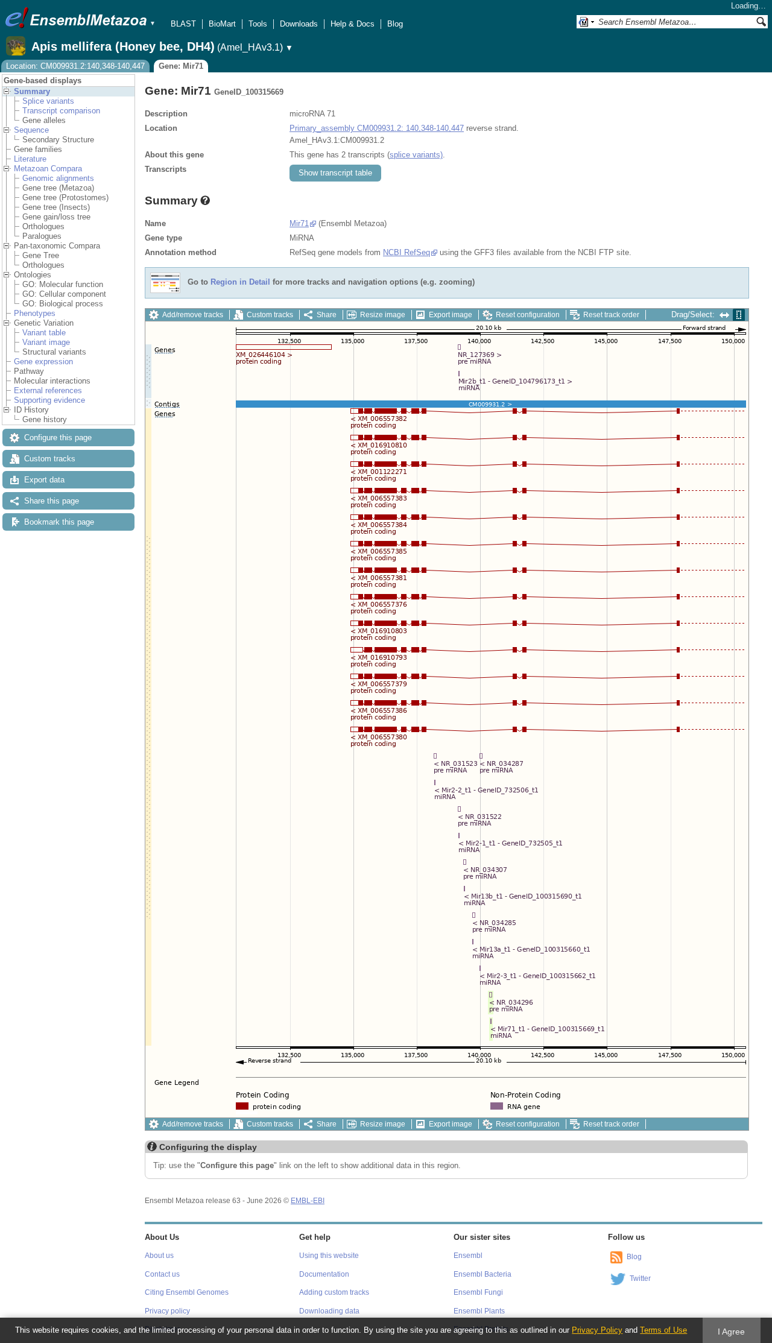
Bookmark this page (59, 521)
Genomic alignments (58, 178)
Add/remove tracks (192, 315)
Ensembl (468, 1255)
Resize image (382, 315)
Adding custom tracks (334, 1292)
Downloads (299, 23)
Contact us (162, 1274)
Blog (395, 23)
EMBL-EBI (307, 1200)
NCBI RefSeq (406, 252)
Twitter (640, 1278)
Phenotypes (34, 313)
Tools (257, 23)
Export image (450, 315)
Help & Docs (353, 23)
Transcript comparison (61, 110)
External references (48, 390)
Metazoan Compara (48, 168)
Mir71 (299, 223)
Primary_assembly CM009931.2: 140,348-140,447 (377, 128)
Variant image (46, 342)
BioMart (222, 23)
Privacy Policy (597, 1330)
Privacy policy (167, 1311)
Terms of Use (663, 1330)
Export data (44, 479)
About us (159, 1255)
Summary (32, 91)
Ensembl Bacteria (482, 1274)
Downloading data (329, 1311)
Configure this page (58, 437)
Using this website (329, 1255)
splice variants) (416, 154)
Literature (30, 158)
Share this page (51, 500)
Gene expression (43, 361)
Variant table (44, 332)
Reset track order (611, 315)
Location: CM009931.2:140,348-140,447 (75, 66)
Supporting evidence (49, 400)
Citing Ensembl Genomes (187, 1292)
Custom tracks (49, 458)
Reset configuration (528, 315)
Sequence (31, 129)
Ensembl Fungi (478, 1292)
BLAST (183, 23)
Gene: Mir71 (181, 66)
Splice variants (48, 101)
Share (327, 315)
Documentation (324, 1274)
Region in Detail (240, 282)
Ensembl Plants (479, 1311)
